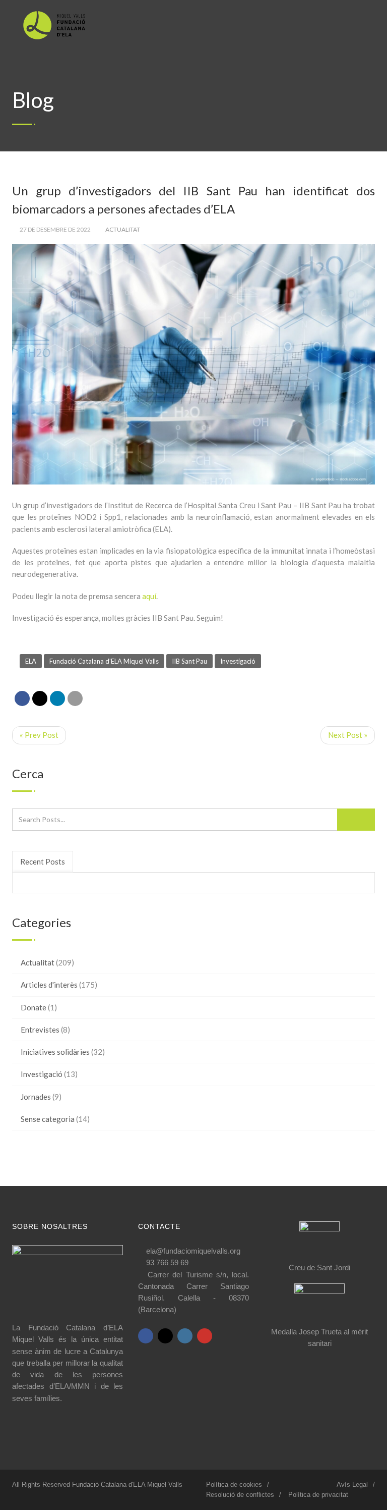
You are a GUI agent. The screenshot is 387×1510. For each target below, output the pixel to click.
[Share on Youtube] (204, 1335)
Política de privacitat (318, 1494)
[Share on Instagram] (184, 1335)
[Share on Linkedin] (57, 698)
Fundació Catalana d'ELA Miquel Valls (104, 661)
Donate (33, 1007)
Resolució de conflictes (240, 1494)
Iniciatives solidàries (55, 1051)
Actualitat (122, 229)
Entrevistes (40, 1029)
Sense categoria (48, 1118)
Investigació (237, 661)
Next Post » (347, 734)
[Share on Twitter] (165, 1335)
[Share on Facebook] (22, 698)
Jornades (36, 1096)
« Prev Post (39, 734)
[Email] (75, 698)
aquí (149, 596)
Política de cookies (234, 1484)
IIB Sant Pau (189, 661)
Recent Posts (42, 861)
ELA (30, 661)
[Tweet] (39, 698)
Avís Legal (352, 1484)
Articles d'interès (49, 984)
